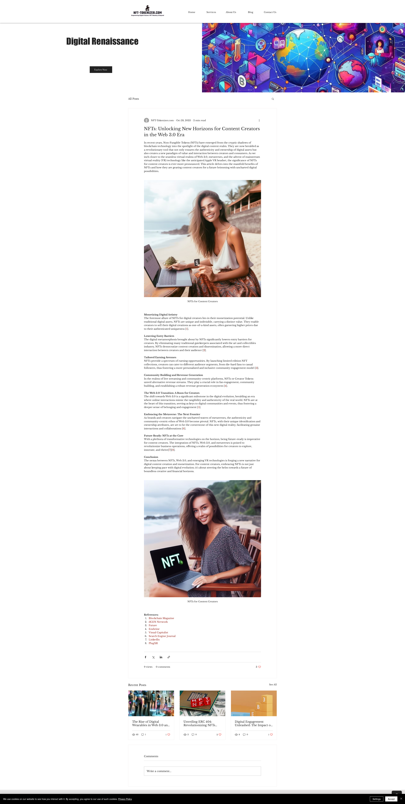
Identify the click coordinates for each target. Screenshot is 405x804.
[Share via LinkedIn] (160, 657)
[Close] (401, 798)
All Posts (133, 98)
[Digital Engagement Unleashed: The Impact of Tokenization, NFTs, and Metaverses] (254, 703)
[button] (272, 98)
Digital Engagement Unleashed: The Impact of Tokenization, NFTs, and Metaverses (253, 723)
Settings (377, 799)
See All (273, 684)
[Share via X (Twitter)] (153, 657)
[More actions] (259, 120)
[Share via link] (168, 657)
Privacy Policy (125, 799)
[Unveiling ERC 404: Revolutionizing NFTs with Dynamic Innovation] (202, 703)
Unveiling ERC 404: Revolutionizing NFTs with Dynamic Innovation (202, 723)
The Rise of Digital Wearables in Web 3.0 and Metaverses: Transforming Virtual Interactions (151, 723)
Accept (391, 799)
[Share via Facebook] (145, 657)
